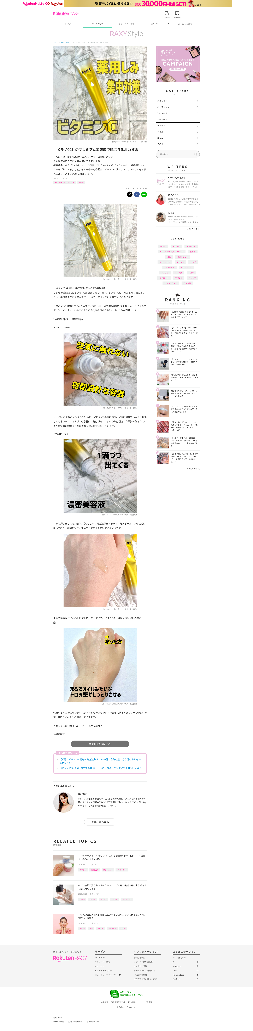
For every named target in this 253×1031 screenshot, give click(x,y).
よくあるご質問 (185, 24)
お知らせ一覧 (139, 958)
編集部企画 (94, 870)
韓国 (91, 928)
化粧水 (191, 272)
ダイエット (164, 278)
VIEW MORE (193, 229)
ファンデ (192, 278)
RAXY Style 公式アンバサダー (64, 182)
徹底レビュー (107, 870)
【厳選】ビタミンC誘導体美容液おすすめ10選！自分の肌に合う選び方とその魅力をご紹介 (100, 761)
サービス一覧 (58, 1022)
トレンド (101, 928)
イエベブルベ (186, 267)
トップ (68, 24)
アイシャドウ (165, 262)
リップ (193, 262)
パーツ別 (178, 272)
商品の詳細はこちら (100, 744)
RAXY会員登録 (179, 958)
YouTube (176, 979)
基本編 (192, 251)
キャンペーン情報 (126, 24)
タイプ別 (187, 283)
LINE (175, 970)
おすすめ (83, 870)
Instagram (177, 966)
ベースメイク (163, 107)
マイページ (99, 966)
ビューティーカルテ (103, 970)
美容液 (81, 182)
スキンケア (65, 178)
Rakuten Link (178, 975)
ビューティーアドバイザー (106, 975)
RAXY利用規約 (140, 975)
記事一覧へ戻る (100, 822)
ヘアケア (161, 125)
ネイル (160, 131)
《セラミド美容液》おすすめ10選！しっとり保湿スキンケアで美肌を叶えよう (100, 768)
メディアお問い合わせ (143, 962)
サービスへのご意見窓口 (144, 970)
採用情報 (148, 1002)
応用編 (123, 928)
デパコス (114, 899)
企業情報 (104, 1002)
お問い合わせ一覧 (75, 1022)
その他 (160, 144)
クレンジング (121, 870)
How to (82, 899)
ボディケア (162, 119)
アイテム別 (112, 928)
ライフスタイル (171, 283)
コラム (160, 137)
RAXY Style (97, 24)
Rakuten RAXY (66, 14)
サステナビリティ (94, 1022)
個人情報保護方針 (118, 1002)
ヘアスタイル (169, 267)
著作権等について (135, 1002)
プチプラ (103, 899)
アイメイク (162, 113)
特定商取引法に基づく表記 (145, 979)
